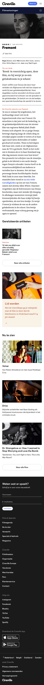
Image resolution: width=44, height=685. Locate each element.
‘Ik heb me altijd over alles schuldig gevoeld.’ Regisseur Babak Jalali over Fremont (11, 249)
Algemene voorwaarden (12, 671)
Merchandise (7, 572)
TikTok (5, 613)
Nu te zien (6, 527)
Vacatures (6, 568)
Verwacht (6, 531)
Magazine (6, 541)
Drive (5, 405)
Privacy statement (10, 667)
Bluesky (5, 609)
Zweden (38, 657)
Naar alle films (22, 467)
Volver (5, 366)
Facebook (6, 604)
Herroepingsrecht (9, 676)
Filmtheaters (7, 554)
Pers (4, 577)
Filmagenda (7, 522)
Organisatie (7, 559)
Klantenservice (8, 581)
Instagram (6, 599)
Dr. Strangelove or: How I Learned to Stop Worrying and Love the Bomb (21, 449)
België (18, 657)
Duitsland (28, 657)
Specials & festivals (10, 536)
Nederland (9, 657)
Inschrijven (7, 508)
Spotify (5, 622)
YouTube (5, 618)
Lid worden (12, 303)
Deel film (8, 54)
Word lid (32, 3)
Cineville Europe (9, 563)
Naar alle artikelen (22, 263)
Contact (5, 586)
